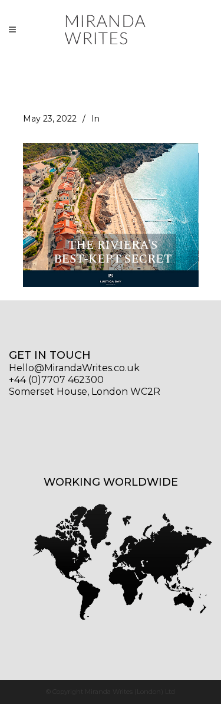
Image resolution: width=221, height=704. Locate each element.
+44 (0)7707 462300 (56, 379)
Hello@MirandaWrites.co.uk (74, 368)
